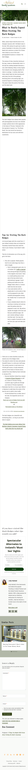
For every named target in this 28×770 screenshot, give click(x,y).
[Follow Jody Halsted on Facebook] (9, 611)
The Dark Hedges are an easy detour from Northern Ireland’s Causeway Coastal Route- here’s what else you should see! (14, 426)
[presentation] (14, 633)
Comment (6, 673)
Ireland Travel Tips (7, 24)
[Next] (24, 638)
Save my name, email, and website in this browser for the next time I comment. (14, 709)
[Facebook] (4, 754)
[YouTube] (14, 754)
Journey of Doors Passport (13, 378)
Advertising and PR (11, 763)
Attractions (9, 23)
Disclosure (15, 761)
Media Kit (18, 763)
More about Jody (13, 607)
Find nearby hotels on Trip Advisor (14, 407)
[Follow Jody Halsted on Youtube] (16, 611)
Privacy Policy (9, 761)
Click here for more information (19, 411)
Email (5, 704)
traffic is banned (20, 269)
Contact (20, 761)
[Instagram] (7, 754)
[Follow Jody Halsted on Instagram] (12, 611)
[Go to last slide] (4, 638)
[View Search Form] (22, 4)
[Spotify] (17, 754)
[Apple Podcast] (20, 754)
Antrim (4, 23)
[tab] (11, 651)
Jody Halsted (6, 37)
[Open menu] (25, 4)
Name (5, 696)
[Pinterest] (23, 754)
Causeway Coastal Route (19, 23)
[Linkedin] (11, 754)
